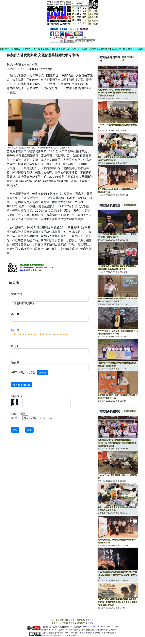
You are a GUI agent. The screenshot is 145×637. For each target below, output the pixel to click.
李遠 (39, 270)
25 (85, 17)
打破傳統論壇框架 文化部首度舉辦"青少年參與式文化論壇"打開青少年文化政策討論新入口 (117, 575)
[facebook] (52, 33)
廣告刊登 (89, 620)
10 (83, 11)
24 (83, 17)
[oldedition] (78, 33)
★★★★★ (61, 334)
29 (78, 20)
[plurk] (57, 33)
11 (85, 11)
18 (85, 14)
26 (88, 17)
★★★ (31, 334)
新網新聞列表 (130, 411)
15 (78, 14)
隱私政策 (81, 620)
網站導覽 (64, 620)
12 (88, 11)
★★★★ (45, 334)
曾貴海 (34, 270)
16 (80, 14)
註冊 (84, 38)
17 (83, 14)
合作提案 (72, 623)
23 (80, 17)
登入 (77, 38)
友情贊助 (55, 623)
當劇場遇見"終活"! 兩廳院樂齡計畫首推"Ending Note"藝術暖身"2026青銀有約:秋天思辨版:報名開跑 (117, 93)
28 (75, 20)
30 (80, 20)
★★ (22, 334)
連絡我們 (81, 623)
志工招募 (64, 623)
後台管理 (89, 623)
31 (75, 8)
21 (75, 17)
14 (75, 14)
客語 (28, 270)
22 (78, 17)
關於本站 (55, 620)
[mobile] (69, 33)
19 (88, 14)
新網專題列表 (130, 205)
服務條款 (72, 620)
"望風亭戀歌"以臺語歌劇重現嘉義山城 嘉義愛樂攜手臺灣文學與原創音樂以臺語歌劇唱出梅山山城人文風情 (117, 602)
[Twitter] (62, 33)
